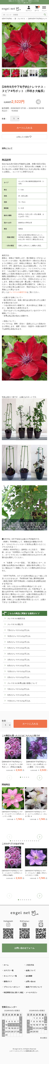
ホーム (6, 965)
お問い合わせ (31, 981)
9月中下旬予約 (7, 19)
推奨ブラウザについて (34, 987)
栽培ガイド (8, 981)
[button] (39, 777)
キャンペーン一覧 (10, 976)
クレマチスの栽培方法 (18, 292)
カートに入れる (24, 127)
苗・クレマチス (20, 19)
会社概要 (29, 976)
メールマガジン (31, 992)
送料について (7, 148)
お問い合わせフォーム (24, 948)
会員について (31, 970)
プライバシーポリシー (12, 987)
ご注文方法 (30, 965)
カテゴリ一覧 (9, 970)
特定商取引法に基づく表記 (13, 992)
